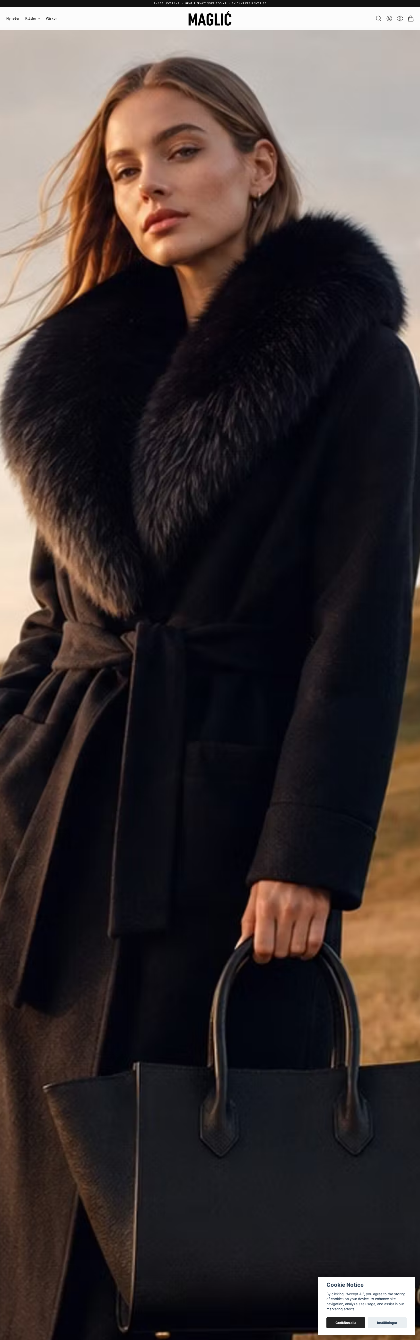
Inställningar (387, 1323)
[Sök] (378, 18)
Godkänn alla (345, 1323)
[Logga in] (389, 18)
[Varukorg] (410, 18)
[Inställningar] (400, 18)
